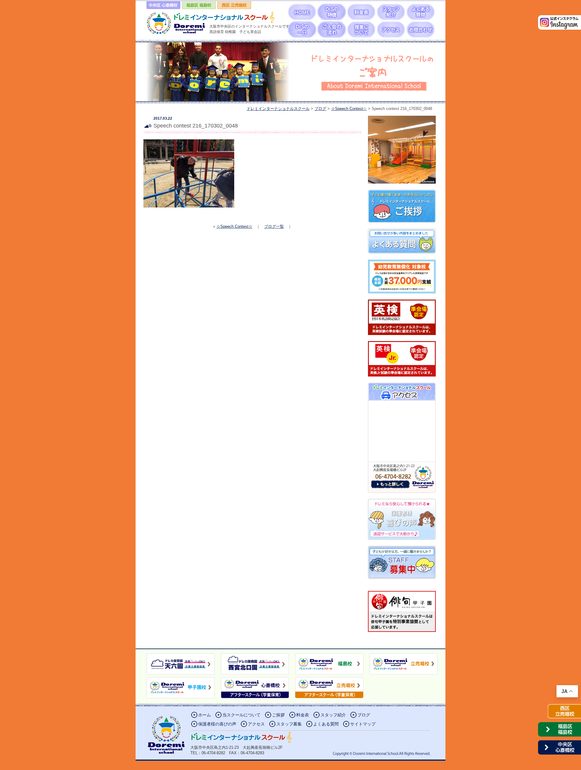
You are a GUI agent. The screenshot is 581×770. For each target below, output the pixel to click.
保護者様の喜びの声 (217, 724)
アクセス (256, 724)
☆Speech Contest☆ (234, 226)
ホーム (204, 714)
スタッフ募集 (289, 724)
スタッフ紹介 (333, 714)
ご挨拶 (278, 714)
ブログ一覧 (274, 226)
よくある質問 (326, 724)
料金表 (302, 714)
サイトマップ (363, 724)
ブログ (363, 714)
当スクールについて (241, 714)
